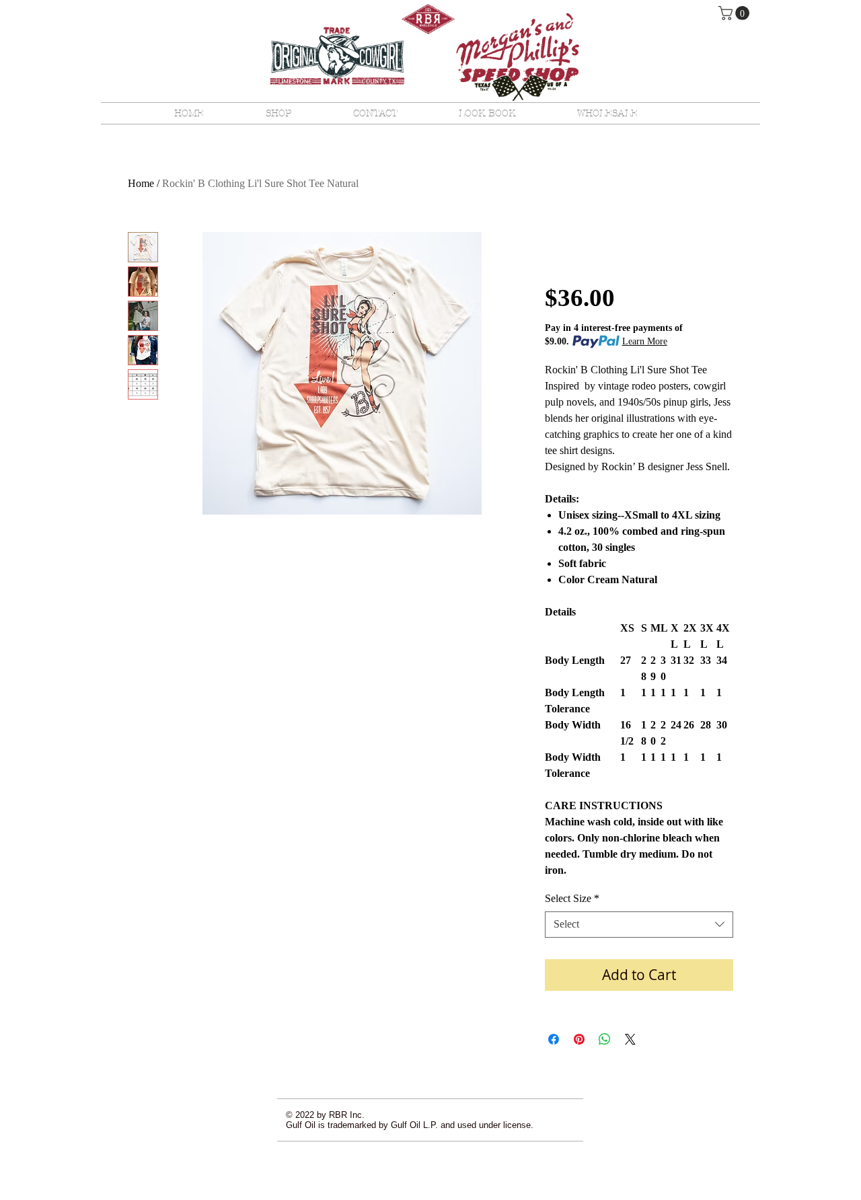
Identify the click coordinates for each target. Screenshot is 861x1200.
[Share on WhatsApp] (605, 1039)
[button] (735, 13)
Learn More (644, 341)
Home (141, 183)
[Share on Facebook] (554, 1039)
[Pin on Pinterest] (579, 1039)
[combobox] (639, 924)
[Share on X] (630, 1039)
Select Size (572, 898)
